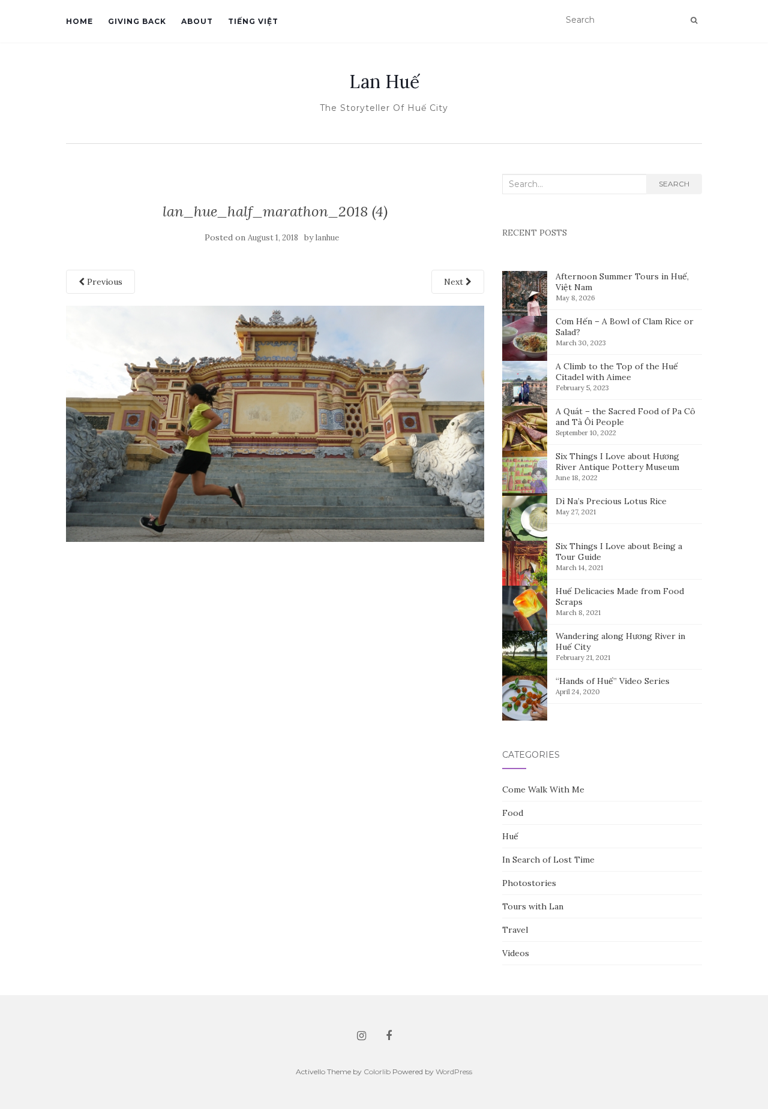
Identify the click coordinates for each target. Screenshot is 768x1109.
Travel (515, 929)
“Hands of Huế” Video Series (613, 681)
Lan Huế (384, 82)
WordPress (454, 1071)
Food (512, 812)
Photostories (529, 883)
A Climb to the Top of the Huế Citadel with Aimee (617, 371)
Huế (510, 836)
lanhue (327, 238)
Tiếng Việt (253, 21)
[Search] (694, 20)
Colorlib (377, 1071)
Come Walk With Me (543, 789)
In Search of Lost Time (548, 859)
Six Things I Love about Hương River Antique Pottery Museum (617, 461)
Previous (103, 281)
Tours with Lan (532, 906)
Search (674, 183)
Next (455, 281)
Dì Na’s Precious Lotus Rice (611, 501)
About (197, 21)
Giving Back (137, 21)
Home (79, 21)
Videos (515, 953)
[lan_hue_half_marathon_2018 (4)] (275, 422)
